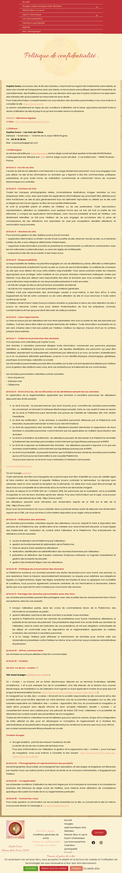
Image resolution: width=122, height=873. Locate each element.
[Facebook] (93, 843)
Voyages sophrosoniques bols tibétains (42, 6)
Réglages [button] (76, 868)
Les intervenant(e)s (32, 18)
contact (26, 473)
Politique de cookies (45, 845)
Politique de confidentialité (45, 841)
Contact (99, 832)
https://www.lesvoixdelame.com (32, 121)
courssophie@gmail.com (19, 466)
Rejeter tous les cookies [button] (53, 868)
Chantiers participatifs (33, 23)
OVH (43, 157)
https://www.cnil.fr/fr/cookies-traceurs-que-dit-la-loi (70, 692)
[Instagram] (101, 843)
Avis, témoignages (31, 31)
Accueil (25, 2)
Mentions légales (46, 831)
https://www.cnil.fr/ (33, 103)
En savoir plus (91, 868)
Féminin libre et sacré (33, 10)
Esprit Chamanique (31, 14)
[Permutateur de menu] (96, 7)
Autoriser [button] (31, 868)
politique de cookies (38, 674)
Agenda (26, 27)
